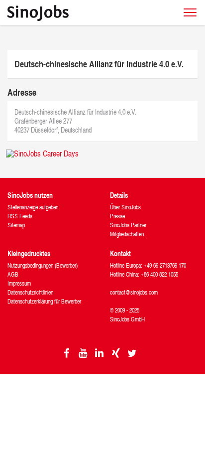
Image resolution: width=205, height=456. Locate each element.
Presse (117, 216)
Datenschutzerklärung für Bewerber (44, 301)
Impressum (19, 283)
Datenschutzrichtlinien (30, 292)
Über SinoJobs (125, 207)
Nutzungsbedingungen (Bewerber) (42, 265)
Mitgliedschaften (127, 234)
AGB (12, 274)
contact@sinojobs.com (134, 292)
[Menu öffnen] (190, 12)
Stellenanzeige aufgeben (32, 207)
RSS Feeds (19, 216)
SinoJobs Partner (128, 225)
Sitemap (16, 225)
